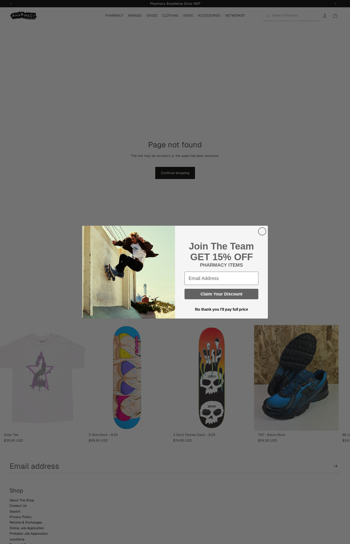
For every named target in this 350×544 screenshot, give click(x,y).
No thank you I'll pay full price (221, 309)
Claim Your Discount (221, 294)
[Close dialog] (262, 231)
